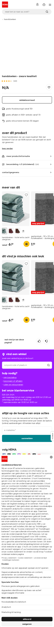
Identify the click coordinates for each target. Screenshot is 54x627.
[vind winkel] (48, 365)
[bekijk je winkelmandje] (44, 5)
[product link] (16, 208)
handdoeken (10, 19)
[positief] (39, 341)
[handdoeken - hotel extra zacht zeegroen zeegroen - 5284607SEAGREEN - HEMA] (4, 231)
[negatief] (46, 341)
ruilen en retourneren (13, 384)
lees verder (7, 148)
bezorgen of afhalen (13, 381)
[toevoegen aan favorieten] (49, 87)
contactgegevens (10, 172)
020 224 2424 (8, 394)
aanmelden (27, 438)
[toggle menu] (50, 5)
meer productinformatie (18, 156)
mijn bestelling (10, 377)
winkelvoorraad (27, 100)
